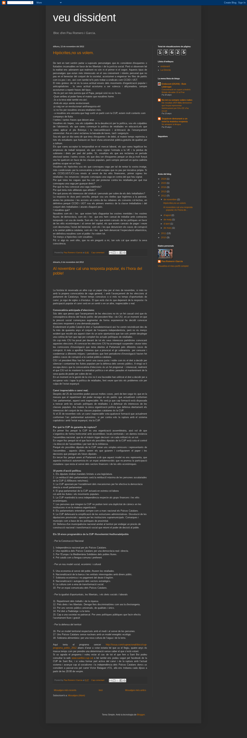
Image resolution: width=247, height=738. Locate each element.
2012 (164, 195)
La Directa (166, 70)
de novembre (170, 199)
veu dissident (84, 17)
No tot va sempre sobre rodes (177, 100)
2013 (164, 191)
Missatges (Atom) (76, 695)
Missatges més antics (135, 690)
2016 (164, 187)
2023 (164, 183)
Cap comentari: (98, 252)
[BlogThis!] (114, 253)
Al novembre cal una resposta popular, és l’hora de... (178, 208)
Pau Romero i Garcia (172, 261)
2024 (164, 179)
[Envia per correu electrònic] (110, 253)
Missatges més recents (65, 690)
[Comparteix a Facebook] (121, 253)
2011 (164, 233)
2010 (164, 237)
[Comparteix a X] (117, 253)
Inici (101, 690)
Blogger (141, 714)
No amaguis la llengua (171, 124)
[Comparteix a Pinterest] (124, 253)
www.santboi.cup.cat (82, 658)
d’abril (167, 223)
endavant (165, 66)
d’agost (167, 215)
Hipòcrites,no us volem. (73, 52)
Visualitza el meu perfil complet (173, 266)
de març (168, 228)
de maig (168, 219)
